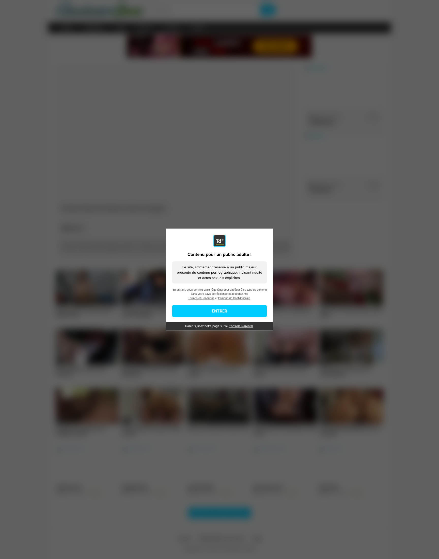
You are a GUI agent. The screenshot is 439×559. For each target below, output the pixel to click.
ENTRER (219, 311)
